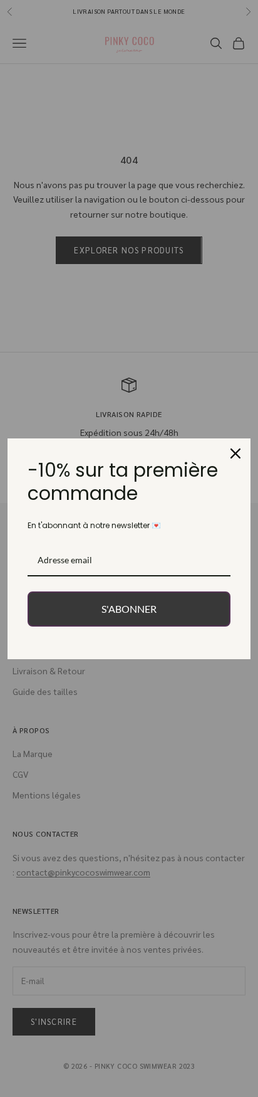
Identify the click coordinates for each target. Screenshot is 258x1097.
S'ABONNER (129, 609)
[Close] (235, 453)
